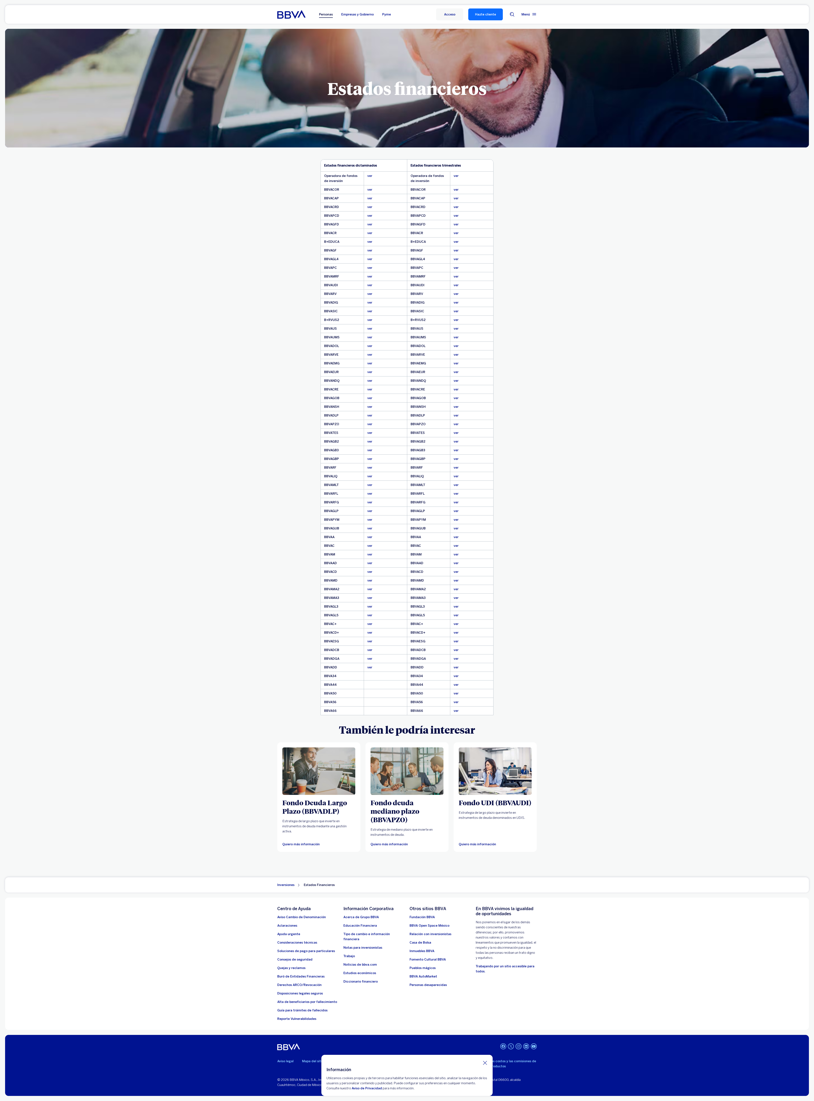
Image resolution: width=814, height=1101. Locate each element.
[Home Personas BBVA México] (291, 14)
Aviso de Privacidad (367, 1088)
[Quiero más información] (318, 771)
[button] (449, 14)
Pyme (386, 14)
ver (369, 176)
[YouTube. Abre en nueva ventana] (534, 1046)
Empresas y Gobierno (357, 14)
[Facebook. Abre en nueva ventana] (503, 1046)
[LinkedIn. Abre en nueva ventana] (526, 1046)
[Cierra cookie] (485, 1062)
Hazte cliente (485, 14)
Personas (326, 14)
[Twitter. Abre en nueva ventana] (511, 1046)
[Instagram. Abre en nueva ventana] (518, 1046)
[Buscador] (512, 14)
